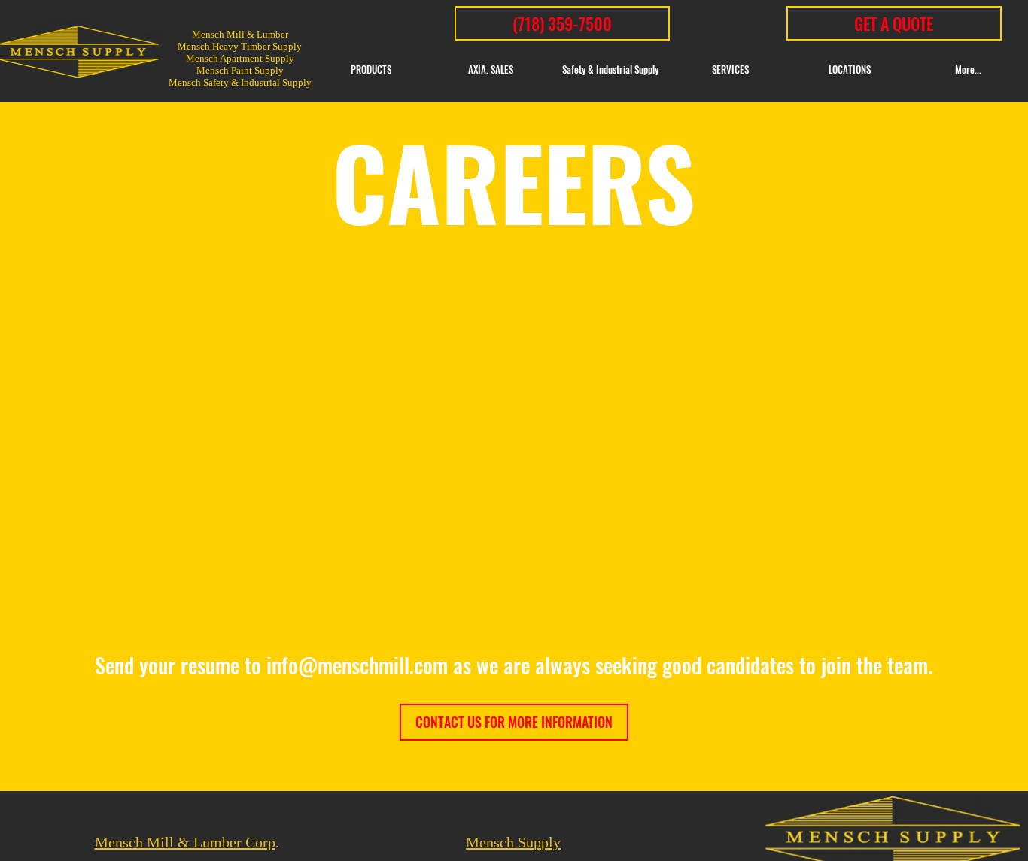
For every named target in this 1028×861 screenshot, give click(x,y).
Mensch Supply (513, 842)
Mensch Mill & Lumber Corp (185, 842)
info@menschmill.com (357, 665)
